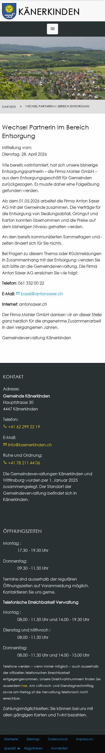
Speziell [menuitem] (10, 748)
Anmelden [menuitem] (59, 748)
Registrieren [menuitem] (33, 748)
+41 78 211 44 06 (24, 462)
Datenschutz (58, 739)
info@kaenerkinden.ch (30, 444)
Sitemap (33, 739)
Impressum (84, 739)
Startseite (9, 107)
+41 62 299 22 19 (24, 426)
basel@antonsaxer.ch (42, 293)
